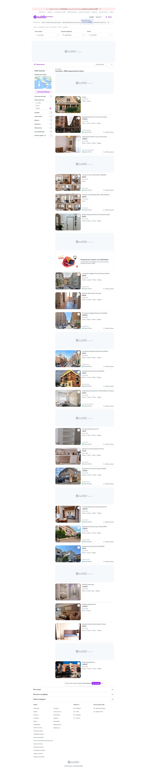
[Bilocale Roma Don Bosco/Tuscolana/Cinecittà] (84, 222)
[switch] (50, 96)
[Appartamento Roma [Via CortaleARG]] (84, 554)
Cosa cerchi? (38, 31)
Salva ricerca (40, 64)
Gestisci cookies (38, 727)
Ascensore (37, 124)
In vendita (38, 103)
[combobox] (47, 35)
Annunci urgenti (39, 135)
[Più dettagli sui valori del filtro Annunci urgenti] (45, 135)
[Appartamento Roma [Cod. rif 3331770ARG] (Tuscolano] (84, 399)
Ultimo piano (38, 128)
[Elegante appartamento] (84, 612)
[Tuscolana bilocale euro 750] (84, 437)
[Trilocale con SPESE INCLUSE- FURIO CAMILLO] (84, 203)
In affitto (38, 108)
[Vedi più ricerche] (112, 22)
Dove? (89, 31)
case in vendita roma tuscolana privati (51, 22)
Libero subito (38, 116)
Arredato (37, 112)
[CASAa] (84, 105)
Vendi (110, 17)
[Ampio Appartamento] (84, 669)
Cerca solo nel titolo (40, 96)
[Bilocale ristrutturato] (84, 592)
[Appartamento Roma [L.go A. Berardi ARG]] (84, 535)
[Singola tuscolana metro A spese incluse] (84, 632)
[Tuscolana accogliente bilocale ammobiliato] (84, 359)
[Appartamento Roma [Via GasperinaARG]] (84, 477)
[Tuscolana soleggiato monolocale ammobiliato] (84, 281)
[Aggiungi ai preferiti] (78, 98)
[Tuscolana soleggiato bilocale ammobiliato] (84, 321)
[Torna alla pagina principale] (43, 17)
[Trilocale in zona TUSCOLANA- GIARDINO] (84, 183)
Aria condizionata (39, 131)
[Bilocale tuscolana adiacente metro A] (84, 457)
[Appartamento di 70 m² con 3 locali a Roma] (84, 125)
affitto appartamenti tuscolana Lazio (72, 22)
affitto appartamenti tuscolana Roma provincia (94, 22)
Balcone (37, 120)
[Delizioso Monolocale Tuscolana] (84, 301)
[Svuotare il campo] (57, 35)
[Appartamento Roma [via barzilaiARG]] (84, 379)
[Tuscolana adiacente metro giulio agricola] (84, 515)
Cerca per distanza (43, 92)
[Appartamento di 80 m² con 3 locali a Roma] (84, 145)
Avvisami (97, 683)
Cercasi (37, 105)
